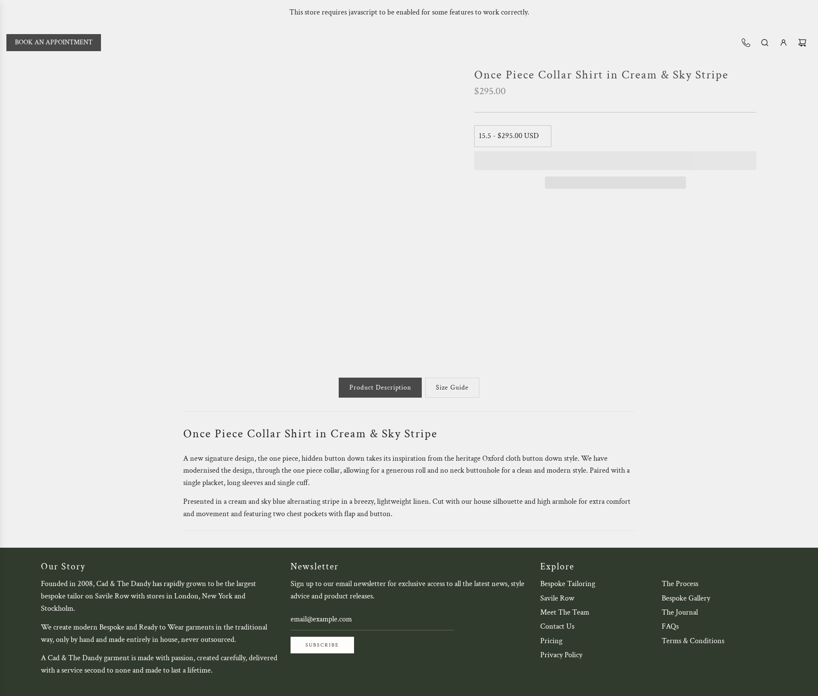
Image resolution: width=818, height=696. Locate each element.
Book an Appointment (53, 42)
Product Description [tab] (380, 387)
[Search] (764, 42)
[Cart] (802, 42)
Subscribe (322, 645)
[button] (615, 160)
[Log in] (783, 42)
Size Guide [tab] (452, 387)
